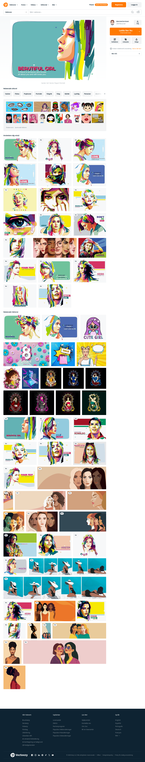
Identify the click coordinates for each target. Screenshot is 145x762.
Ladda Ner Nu (125, 31)
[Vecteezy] (5, 5)
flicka (17, 94)
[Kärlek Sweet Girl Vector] (20, 174)
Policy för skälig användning (124, 755)
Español (118, 723)
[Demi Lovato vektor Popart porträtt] (54, 428)
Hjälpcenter (86, 720)
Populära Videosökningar (62, 736)
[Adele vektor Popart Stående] (54, 224)
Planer (91, 5)
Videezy (25, 726)
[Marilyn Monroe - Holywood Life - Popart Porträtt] (20, 199)
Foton (23, 5)
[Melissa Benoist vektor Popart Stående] (54, 149)
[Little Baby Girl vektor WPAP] (92, 248)
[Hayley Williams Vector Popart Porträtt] (89, 224)
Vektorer (12, 5)
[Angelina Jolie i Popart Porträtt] (20, 271)
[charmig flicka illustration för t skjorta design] (50, 378)
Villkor (99, 755)
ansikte (98, 94)
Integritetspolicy (108, 755)
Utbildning (26, 733)
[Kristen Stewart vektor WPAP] (91, 611)
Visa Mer (97, 118)
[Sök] (132, 12)
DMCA (55, 723)
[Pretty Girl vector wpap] (54, 296)
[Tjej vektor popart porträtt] (89, 149)
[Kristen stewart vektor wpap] (54, 545)
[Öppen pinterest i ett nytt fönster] (42, 755)
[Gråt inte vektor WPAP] (20, 224)
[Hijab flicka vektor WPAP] (54, 199)
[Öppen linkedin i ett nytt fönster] (39, 755)
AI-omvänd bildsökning (30, 739)
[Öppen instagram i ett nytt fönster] (35, 755)
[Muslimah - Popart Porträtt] (19, 296)
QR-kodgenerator (28, 745)
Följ (138, 24)
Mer (53, 5)
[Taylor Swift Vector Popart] (54, 271)
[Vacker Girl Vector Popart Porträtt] (20, 428)
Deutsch (118, 729)
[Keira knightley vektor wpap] (89, 271)
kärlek (67, 94)
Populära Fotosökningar (61, 733)
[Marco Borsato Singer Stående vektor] (20, 545)
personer (87, 94)
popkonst (27, 94)
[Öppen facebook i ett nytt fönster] (32, 755)
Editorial (44, 5)
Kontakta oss (86, 723)
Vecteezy (25, 723)
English (118, 720)
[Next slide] (102, 93)
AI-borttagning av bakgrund (32, 742)
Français (118, 733)
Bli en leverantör (88, 729)
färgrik (49, 94)
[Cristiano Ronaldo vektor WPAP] (89, 428)
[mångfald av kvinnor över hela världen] (55, 248)
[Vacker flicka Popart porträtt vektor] (89, 174)
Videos (33, 5)
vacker (7, 94)
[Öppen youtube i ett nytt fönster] (53, 755)
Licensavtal (57, 720)
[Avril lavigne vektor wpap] (17, 248)
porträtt (39, 94)
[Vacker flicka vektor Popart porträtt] (20, 149)
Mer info (114, 54)
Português (119, 726)
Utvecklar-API (27, 736)
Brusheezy (26, 720)
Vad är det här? (136, 49)
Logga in (134, 5)
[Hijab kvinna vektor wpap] (54, 174)
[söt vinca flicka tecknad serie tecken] (11, 378)
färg (58, 94)
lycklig (76, 94)
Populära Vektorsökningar (62, 729)
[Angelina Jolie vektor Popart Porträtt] (15, 566)
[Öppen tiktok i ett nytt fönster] (46, 755)
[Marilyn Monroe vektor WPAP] (89, 199)
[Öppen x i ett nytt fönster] (49, 755)
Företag (25, 729)
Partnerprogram (59, 726)
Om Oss (84, 726)
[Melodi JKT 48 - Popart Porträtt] (89, 453)
